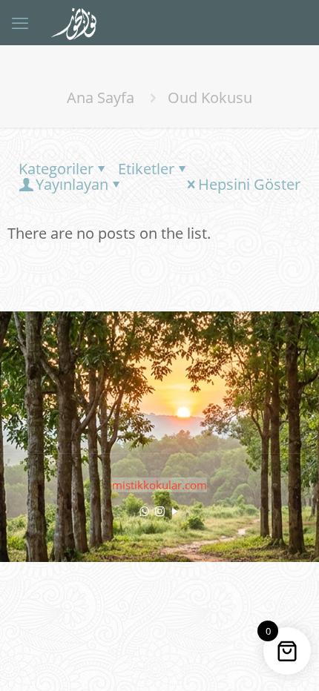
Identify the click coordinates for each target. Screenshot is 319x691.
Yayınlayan (72, 184)
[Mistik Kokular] (79, 22)
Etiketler (146, 169)
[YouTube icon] (175, 510)
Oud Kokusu (210, 97)
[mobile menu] (20, 22)
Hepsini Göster (249, 184)
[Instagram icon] (159, 510)
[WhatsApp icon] (144, 510)
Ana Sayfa (100, 97)
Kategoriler (56, 169)
